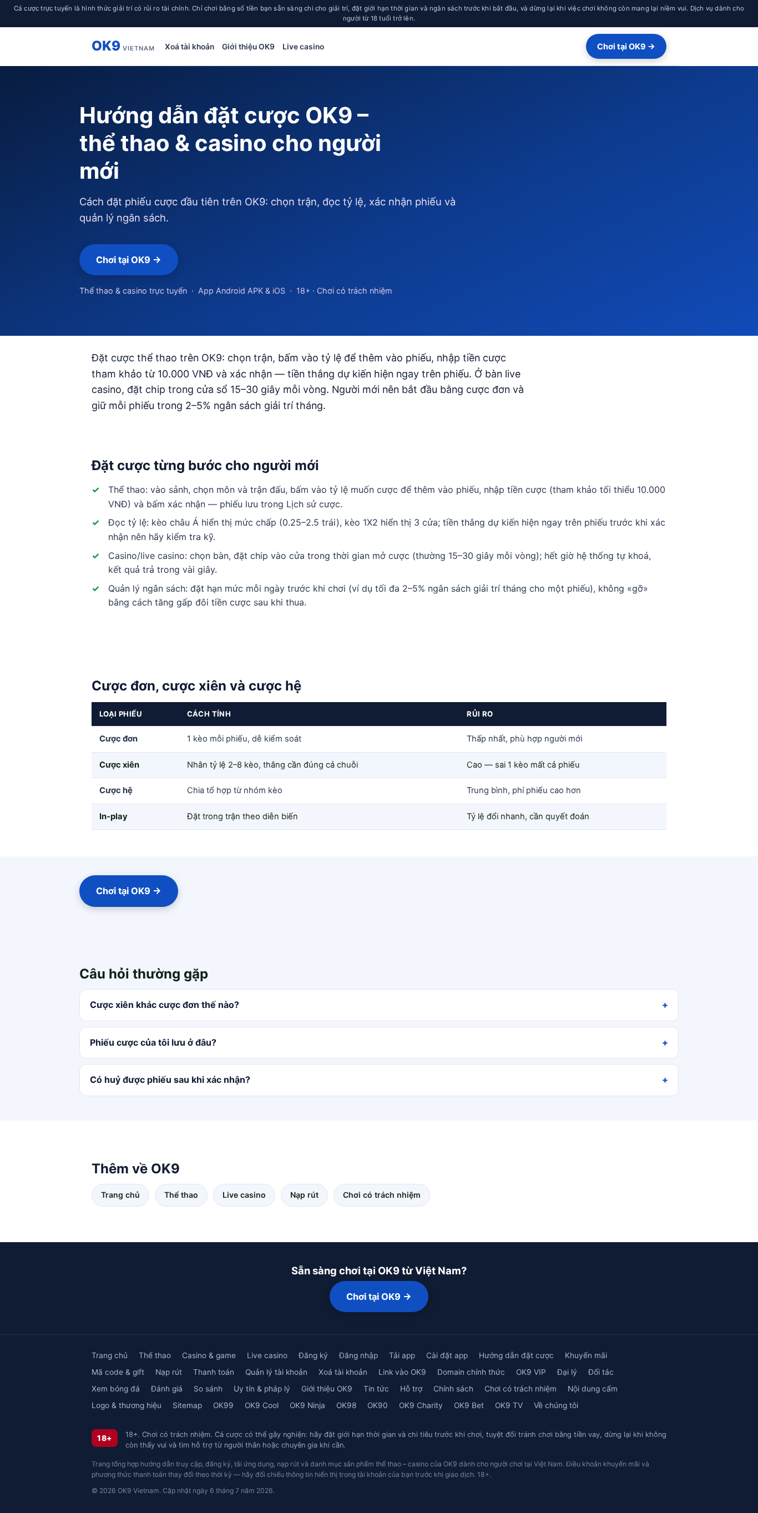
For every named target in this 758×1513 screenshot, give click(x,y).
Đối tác (601, 1372)
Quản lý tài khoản (276, 1372)
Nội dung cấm (593, 1388)
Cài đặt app (447, 1355)
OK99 (223, 1405)
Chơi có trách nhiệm (382, 1194)
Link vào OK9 (402, 1372)
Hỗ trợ (411, 1388)
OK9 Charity (421, 1405)
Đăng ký (313, 1355)
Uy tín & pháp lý (262, 1388)
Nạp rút (304, 1194)
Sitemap (187, 1405)
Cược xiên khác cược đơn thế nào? (164, 1004)
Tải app (402, 1355)
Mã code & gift (118, 1372)
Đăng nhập (358, 1355)
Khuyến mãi (586, 1355)
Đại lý (567, 1372)
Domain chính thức (471, 1372)
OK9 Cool (262, 1405)
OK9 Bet (469, 1405)
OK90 (377, 1405)
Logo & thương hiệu (126, 1405)
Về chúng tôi (556, 1405)
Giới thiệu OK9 (248, 46)
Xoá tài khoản (189, 46)
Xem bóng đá (116, 1388)
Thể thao (181, 1194)
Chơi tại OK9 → (626, 46)
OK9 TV (509, 1405)
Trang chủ (120, 1194)
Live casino (303, 46)
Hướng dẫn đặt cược (516, 1355)
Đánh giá (167, 1388)
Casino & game (209, 1355)
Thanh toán (213, 1372)
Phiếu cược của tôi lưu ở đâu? (153, 1042)
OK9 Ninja (307, 1405)
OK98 (346, 1405)
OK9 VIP (531, 1372)
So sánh (208, 1388)
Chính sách (453, 1388)
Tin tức (376, 1388)
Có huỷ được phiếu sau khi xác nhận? (170, 1079)
